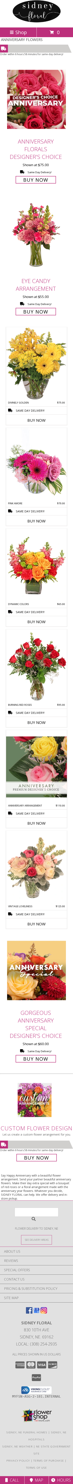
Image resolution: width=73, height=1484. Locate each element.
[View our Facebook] (29, 1312)
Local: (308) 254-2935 (36, 1344)
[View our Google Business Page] (36, 1312)
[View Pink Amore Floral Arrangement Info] (36, 464)
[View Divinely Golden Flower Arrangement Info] (36, 364)
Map (38, 1480)
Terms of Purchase (48, 1460)
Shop (21, 32)
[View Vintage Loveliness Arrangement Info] (36, 867)
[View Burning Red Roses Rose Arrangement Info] (36, 666)
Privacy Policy (18, 1460)
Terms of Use (36, 1467)
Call (13, 1480)
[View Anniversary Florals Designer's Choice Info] (36, 99)
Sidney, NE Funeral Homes (26, 1432)
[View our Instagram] (44, 1312)
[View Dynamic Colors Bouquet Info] (36, 565)
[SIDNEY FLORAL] (36, 21)
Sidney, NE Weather (17, 1446)
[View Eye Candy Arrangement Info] (36, 235)
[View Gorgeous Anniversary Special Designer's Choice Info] (36, 970)
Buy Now (35, 179)
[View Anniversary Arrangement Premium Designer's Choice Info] (36, 766)
